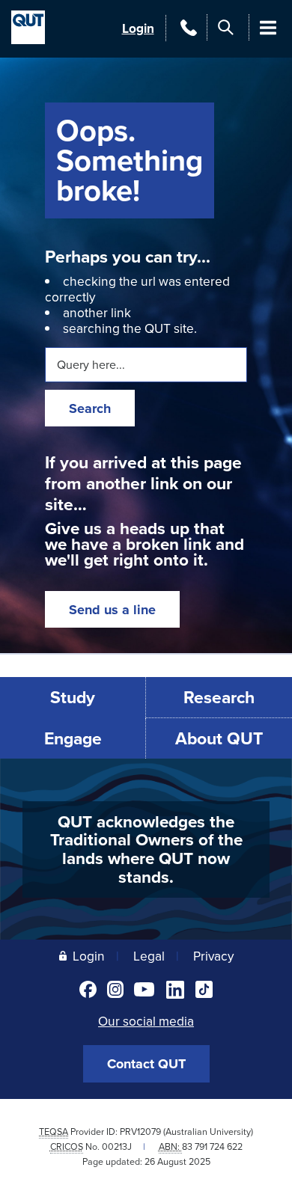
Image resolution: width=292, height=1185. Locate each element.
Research (219, 697)
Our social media (146, 1021)
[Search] (226, 27)
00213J (117, 1146)
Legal (149, 955)
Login (138, 28)
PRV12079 (140, 1131)
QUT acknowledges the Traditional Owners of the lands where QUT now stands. (146, 849)
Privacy (213, 955)
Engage (73, 738)
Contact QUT (146, 1064)
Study (72, 697)
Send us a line (112, 609)
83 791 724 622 (212, 1146)
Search (90, 408)
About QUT (219, 738)
